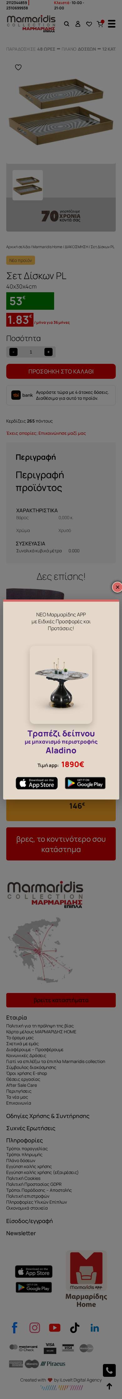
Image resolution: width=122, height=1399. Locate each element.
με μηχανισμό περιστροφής (61, 743)
